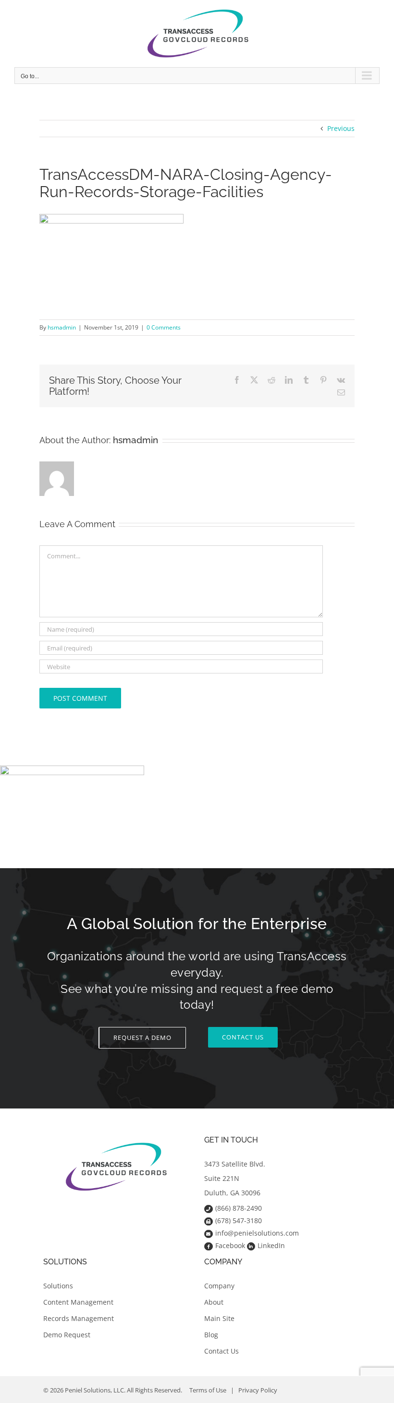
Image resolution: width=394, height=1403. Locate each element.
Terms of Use (207, 1390)
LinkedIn (271, 1245)
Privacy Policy (257, 1390)
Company (219, 1285)
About (213, 1302)
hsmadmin (62, 327)
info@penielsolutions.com (257, 1233)
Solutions (58, 1285)
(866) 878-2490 (238, 1208)
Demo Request (66, 1334)
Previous (341, 128)
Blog (211, 1334)
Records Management (78, 1318)
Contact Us (221, 1351)
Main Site (219, 1318)
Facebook (230, 1245)
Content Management (78, 1302)
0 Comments (164, 327)
